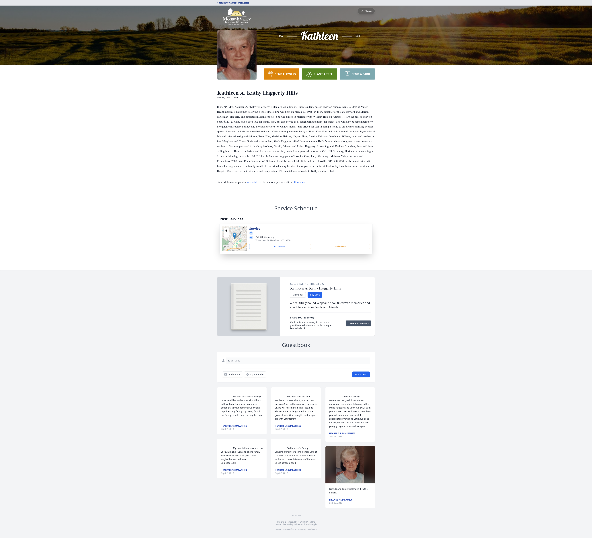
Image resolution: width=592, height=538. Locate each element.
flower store (300, 182)
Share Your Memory (358, 323)
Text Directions (279, 246)
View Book (298, 294)
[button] (234, 235)
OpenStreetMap (299, 529)
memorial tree (254, 182)
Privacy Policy (287, 524)
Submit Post (361, 374)
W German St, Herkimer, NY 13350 (272, 240)
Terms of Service (304, 524)
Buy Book (315, 294)
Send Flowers (340, 246)
